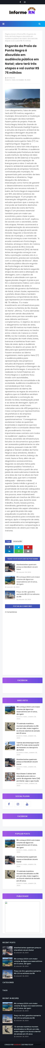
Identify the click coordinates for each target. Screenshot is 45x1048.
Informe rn (10, 78)
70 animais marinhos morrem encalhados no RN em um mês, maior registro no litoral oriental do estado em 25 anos (28, 728)
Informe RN (21, 34)
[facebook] (20, 2)
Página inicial (10, 34)
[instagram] (24, 2)
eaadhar (17, 1045)
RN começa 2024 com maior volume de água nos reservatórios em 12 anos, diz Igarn (28, 580)
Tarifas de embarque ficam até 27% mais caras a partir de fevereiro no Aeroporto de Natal (27, 746)
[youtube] (27, 804)
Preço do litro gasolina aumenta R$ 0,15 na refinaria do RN (27, 594)
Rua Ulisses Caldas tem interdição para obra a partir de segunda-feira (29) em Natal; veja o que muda (28, 777)
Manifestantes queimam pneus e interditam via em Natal (27, 567)
